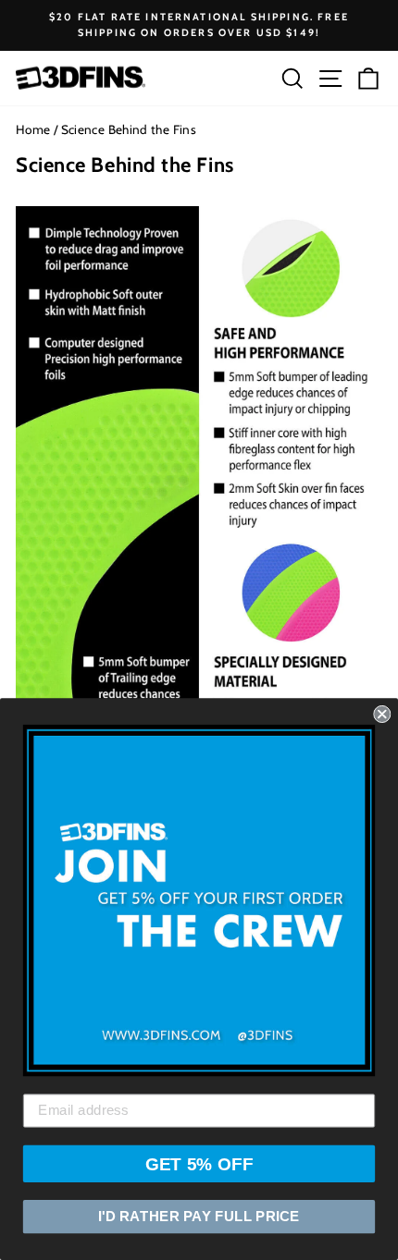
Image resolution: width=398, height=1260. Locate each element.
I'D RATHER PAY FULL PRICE (199, 1216)
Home (33, 129)
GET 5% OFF (199, 1163)
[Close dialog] (382, 714)
